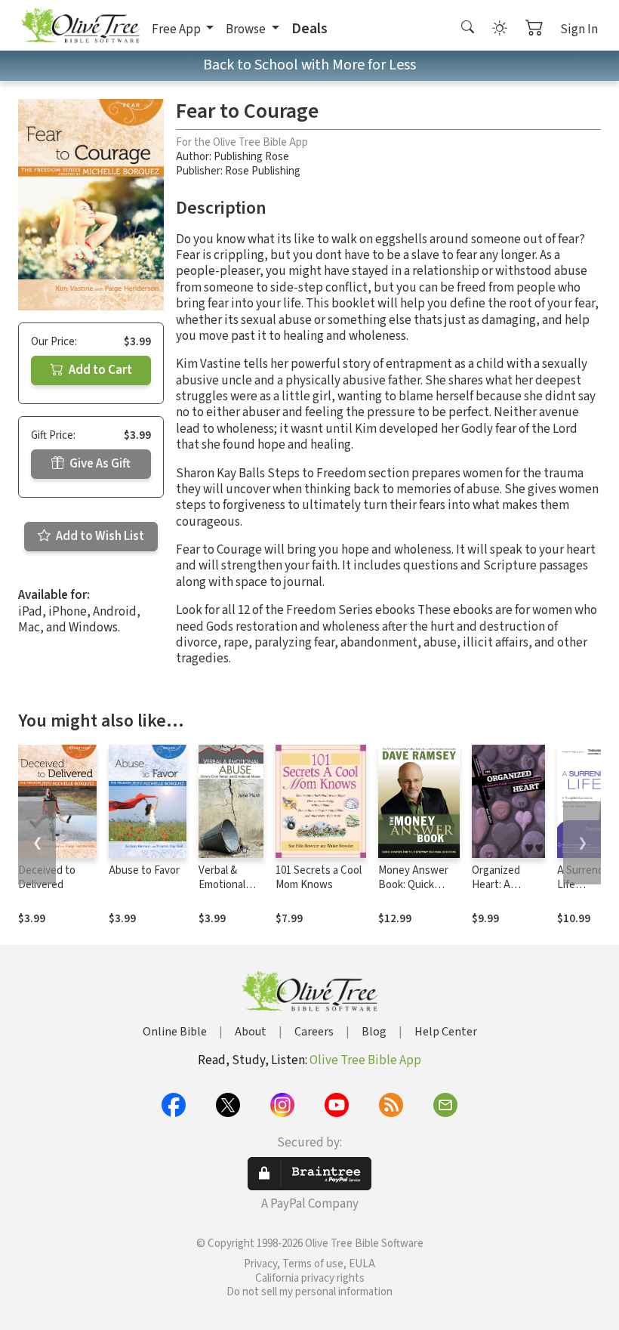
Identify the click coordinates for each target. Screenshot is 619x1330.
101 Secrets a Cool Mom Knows (319, 877)
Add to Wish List (99, 536)
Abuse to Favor (144, 870)
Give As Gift (99, 464)
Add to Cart (99, 370)
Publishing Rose (251, 157)
